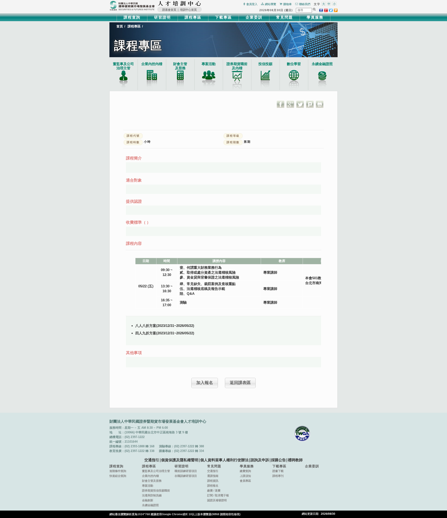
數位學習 (294, 64)
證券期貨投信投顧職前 (156, 490)
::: (203, 3)
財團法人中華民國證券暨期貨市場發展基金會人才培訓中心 (179, 3)
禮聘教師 (295, 460)
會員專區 (245, 480)
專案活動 (209, 64)
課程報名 (212, 485)
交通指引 (151, 460)
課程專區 (193, 17)
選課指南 (212, 476)
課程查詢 (132, 17)
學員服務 (315, 17)
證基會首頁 (169, 9)
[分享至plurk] (336, 10)
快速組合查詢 (117, 476)
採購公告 (278, 460)
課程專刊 (278, 476)
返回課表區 (240, 382)
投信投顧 (265, 64)
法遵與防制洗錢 (152, 495)
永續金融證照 (322, 64)
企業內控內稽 (151, 64)
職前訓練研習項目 (186, 471)
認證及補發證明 (217, 500)
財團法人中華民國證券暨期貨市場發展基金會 (132, 6)
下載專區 (223, 17)
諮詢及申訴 (260, 460)
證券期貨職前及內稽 (237, 66)
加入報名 (204, 382)
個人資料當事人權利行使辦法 (224, 460)
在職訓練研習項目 (186, 476)
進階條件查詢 (117, 471)
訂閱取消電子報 (218, 495)
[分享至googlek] (326, 10)
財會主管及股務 (152, 480)
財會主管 (180, 66)
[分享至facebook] (321, 10)
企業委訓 (254, 17)
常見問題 (284, 17)
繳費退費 (213, 490)
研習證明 (162, 17)
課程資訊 (212, 480)
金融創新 (147, 500)
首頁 (119, 26)
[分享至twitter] (331, 10)
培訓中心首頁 (188, 9)
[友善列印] (319, 104)
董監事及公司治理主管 (123, 66)
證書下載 (278, 471)
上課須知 (245, 476)
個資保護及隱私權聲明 (179, 460)
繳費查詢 (245, 471)
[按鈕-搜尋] (314, 9)
